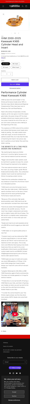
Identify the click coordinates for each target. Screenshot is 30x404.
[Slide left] (11, 33)
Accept (14, 392)
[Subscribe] (25, 362)
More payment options (15, 88)
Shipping (3, 53)
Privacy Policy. (10, 388)
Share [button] (4, 331)
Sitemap (5, 342)
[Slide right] (18, 33)
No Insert (5, 63)
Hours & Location (8, 346)
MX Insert (15, 63)
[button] (3, 6)
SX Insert (5, 67)
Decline (14, 396)
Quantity (3, 71)
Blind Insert (15, 67)
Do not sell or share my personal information (12, 351)
